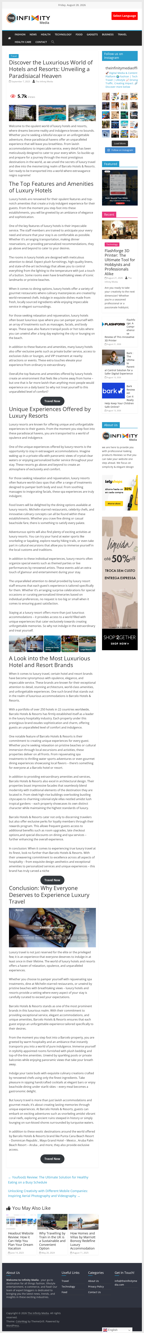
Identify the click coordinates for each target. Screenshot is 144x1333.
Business (108, 34)
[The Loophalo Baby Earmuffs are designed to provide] (106, 134)
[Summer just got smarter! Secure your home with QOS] (124, 134)
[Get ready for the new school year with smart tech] (115, 96)
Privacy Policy (96, 1286)
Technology (63, 34)
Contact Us (94, 1292)
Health (46, 34)
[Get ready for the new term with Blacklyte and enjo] (134, 106)
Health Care (23, 42)
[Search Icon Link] (53, 41)
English (112, 1329)
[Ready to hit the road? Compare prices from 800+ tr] (134, 124)
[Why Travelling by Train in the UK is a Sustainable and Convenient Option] (52, 1216)
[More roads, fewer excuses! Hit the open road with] (106, 115)
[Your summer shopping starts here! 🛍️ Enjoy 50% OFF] (124, 124)
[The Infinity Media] (9, 38)
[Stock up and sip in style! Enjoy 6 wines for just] (124, 96)
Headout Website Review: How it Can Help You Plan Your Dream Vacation (21, 1240)
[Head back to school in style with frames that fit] (115, 115)
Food (79, 34)
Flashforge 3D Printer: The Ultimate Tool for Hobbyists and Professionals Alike (120, 262)
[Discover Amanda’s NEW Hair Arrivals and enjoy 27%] (115, 106)
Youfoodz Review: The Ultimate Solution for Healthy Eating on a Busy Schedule (48, 1179)
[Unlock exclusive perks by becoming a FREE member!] (115, 124)
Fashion (20, 34)
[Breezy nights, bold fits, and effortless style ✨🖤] (106, 106)
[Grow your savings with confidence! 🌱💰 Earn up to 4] (124, 115)
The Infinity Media (44, 81)
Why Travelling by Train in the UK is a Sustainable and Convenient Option (52, 1240)
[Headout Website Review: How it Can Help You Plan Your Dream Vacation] (21, 1216)
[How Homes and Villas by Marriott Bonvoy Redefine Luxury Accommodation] (83, 1216)
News (33, 34)
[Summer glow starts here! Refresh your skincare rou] (134, 134)
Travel (122, 34)
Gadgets (92, 34)
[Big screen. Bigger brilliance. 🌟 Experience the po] (115, 134)
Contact (41, 42)
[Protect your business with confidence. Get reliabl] (134, 115)
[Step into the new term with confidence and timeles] (106, 124)
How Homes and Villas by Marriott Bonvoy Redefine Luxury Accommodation (82, 1240)
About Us (93, 1281)
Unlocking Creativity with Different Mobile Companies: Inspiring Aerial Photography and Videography (48, 1193)
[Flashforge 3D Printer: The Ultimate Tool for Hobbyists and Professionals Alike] (120, 222)
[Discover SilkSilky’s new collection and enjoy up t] (106, 96)
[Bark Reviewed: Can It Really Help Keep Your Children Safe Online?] (113, 384)
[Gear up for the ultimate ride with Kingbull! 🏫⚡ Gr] (134, 96)
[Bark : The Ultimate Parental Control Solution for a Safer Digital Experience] (113, 351)
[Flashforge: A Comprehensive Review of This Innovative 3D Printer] (113, 318)
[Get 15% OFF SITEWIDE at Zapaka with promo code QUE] (124, 106)
